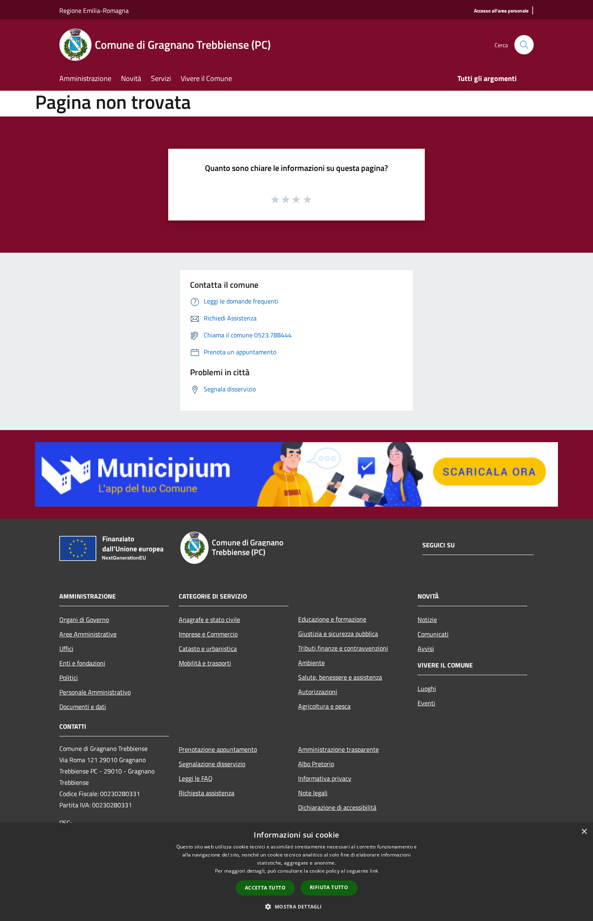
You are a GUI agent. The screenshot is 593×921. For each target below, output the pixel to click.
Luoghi (427, 688)
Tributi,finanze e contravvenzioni (343, 648)
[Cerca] (524, 44)
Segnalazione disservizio (212, 764)
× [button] (584, 832)
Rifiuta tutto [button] (329, 887)
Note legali (313, 793)
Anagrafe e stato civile (209, 619)
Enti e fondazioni (82, 663)
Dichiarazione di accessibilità (337, 807)
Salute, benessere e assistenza (340, 677)
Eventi (426, 703)
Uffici (66, 648)
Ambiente (311, 662)
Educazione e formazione (332, 619)
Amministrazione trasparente (338, 749)
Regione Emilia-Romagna (94, 10)
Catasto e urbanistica (208, 648)
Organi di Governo (84, 619)
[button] (296, 906)
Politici (68, 677)
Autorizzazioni (317, 691)
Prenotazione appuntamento (218, 749)
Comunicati (433, 634)
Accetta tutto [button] (265, 887)
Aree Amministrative (88, 634)
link (374, 870)
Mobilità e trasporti (205, 663)
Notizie (427, 619)
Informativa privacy (324, 778)
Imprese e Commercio (208, 634)
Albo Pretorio (316, 764)
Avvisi (426, 648)
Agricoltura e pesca (324, 706)
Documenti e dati (82, 706)
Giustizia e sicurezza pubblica (338, 633)
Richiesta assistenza (206, 793)
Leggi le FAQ (196, 778)
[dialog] (296, 872)
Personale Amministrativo (95, 692)
